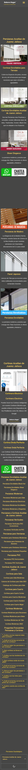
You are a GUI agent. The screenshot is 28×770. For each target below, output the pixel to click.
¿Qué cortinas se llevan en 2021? (12, 651)
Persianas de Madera (14, 232)
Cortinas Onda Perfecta (14, 447)
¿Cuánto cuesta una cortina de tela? (13, 686)
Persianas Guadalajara (14, 751)
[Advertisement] (14, 23)
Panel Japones (14, 274)
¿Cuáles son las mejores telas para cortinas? (13, 636)
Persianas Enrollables (14, 318)
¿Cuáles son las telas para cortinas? (12, 676)
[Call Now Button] (4, 385)
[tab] (14, 635)
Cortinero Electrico (14, 398)
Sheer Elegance (14, 153)
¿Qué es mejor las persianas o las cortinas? (13, 646)
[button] (24, 2)
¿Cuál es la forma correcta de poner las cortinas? (13, 641)
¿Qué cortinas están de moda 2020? (13, 661)
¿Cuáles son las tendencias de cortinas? (13, 656)
